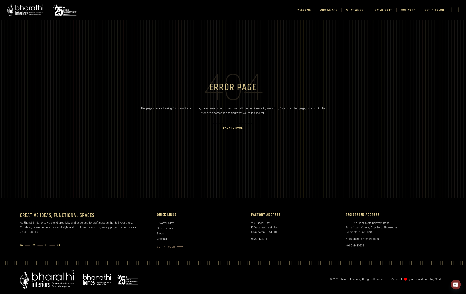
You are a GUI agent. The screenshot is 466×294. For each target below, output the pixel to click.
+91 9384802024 (355, 245)
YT (59, 245)
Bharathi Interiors (350, 279)
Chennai (162, 238)
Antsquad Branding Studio (427, 279)
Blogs (160, 233)
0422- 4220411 (260, 238)
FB (34, 245)
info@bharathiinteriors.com (362, 238)
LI (46, 245)
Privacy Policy (165, 223)
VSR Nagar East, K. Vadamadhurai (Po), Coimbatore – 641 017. (265, 227)
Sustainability (165, 228)
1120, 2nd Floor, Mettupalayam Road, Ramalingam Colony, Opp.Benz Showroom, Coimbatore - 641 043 (371, 227)
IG (21, 245)
